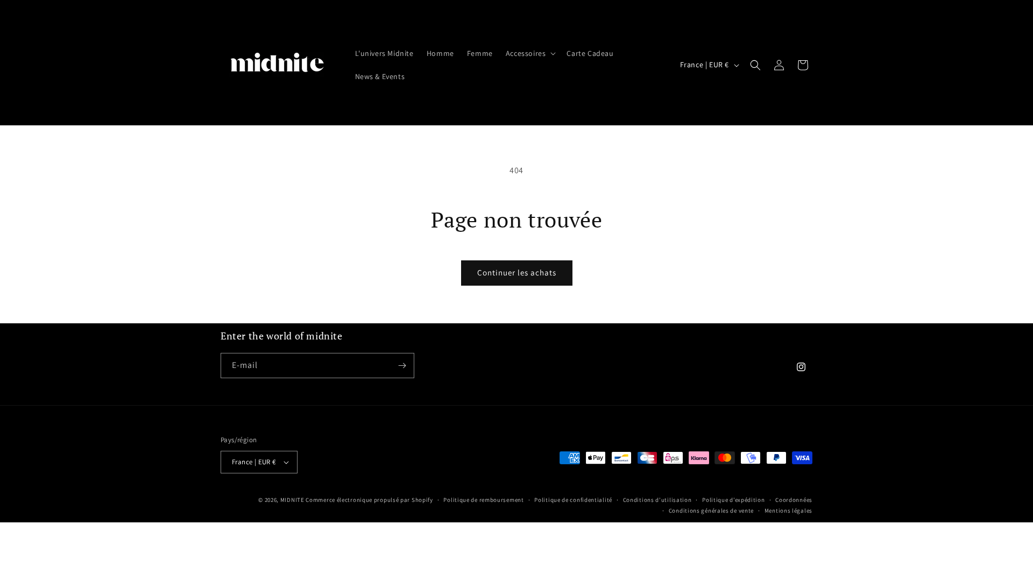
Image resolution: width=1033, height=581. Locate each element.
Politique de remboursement (483, 500)
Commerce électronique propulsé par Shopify (369, 500)
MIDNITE (292, 500)
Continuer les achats (516, 272)
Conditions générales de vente (711, 510)
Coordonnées (793, 500)
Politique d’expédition (733, 500)
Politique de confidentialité (573, 500)
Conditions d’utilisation (657, 500)
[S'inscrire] (402, 365)
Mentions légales (788, 510)
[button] (530, 53)
